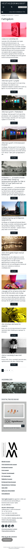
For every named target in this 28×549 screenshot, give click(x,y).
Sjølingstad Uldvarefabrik (8, 490)
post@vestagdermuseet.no (13, 514)
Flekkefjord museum (7, 478)
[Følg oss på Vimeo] (9, 525)
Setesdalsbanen (6, 493)
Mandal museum (6, 461)
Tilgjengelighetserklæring (8, 530)
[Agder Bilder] (14, 388)
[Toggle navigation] (3, 7)
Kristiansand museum (7, 467)
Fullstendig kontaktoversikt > (9, 521)
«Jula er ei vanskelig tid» (17, 12)
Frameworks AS (11, 547)
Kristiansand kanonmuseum (9, 481)
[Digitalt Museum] (14, 420)
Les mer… (14, 61)
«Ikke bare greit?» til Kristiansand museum (13, 144)
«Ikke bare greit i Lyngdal (10, 81)
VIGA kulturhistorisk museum (9, 464)
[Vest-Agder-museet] (13, 3)
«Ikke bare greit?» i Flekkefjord (12, 112)
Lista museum (5, 470)
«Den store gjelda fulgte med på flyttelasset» (13, 254)
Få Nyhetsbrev (7, 539)
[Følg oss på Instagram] (6, 525)
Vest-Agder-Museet (9, 15)
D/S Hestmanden (6, 475)
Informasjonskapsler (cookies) (9, 528)
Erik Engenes (12, 519)
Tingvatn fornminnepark (8, 472)
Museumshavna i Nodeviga (9, 484)
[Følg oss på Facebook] (3, 525)
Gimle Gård (4, 487)
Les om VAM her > (6, 504)
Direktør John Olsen (17, 517)
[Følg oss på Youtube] (12, 525)
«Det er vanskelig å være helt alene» (12, 356)
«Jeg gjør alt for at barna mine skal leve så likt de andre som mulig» (13, 292)
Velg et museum (22, 7)
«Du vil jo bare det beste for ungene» (11, 325)
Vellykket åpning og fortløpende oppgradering (13, 219)
